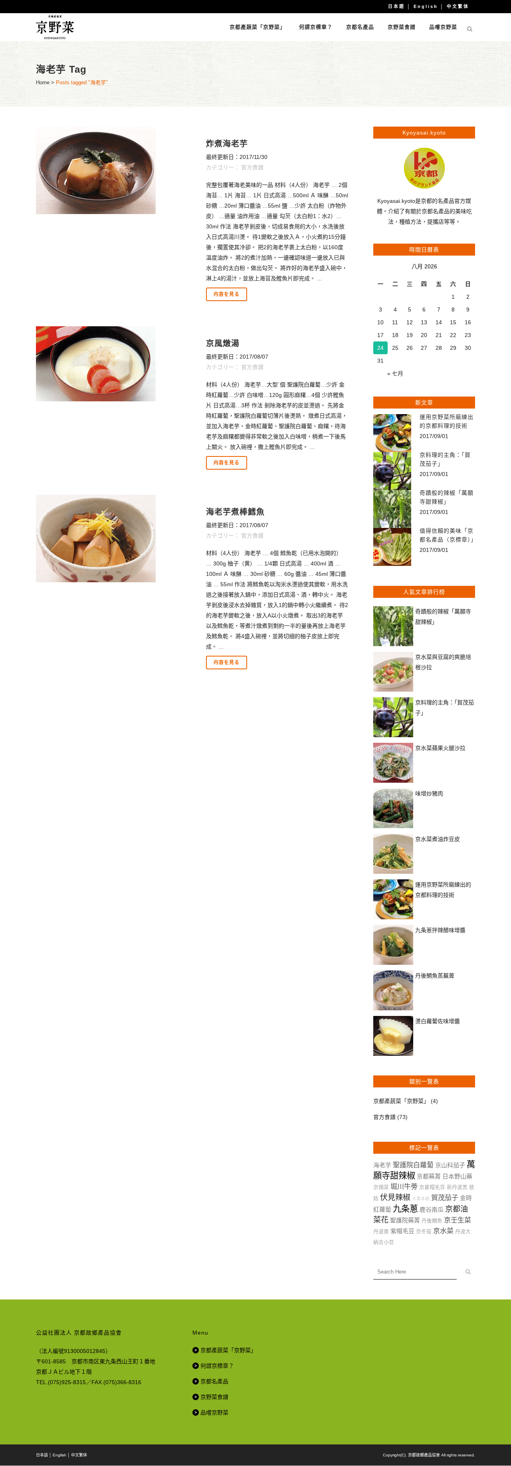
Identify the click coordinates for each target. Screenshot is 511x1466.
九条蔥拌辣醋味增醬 (440, 930)
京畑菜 (381, 1187)
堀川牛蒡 (404, 1186)
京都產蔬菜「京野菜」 (401, 1101)
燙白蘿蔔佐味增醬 (437, 1021)
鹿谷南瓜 (432, 1209)
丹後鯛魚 (432, 1221)
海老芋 (382, 1165)
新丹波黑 (457, 1187)
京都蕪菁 (429, 1176)
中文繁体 (458, 6)
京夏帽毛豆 (432, 1187)
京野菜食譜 (214, 1397)
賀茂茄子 (444, 1198)
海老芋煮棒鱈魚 (235, 512)
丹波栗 (381, 1231)
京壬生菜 (457, 1220)
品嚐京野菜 (214, 1412)
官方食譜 (252, 167)
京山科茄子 (450, 1165)
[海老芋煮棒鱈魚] (116, 538)
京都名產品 (214, 1381)
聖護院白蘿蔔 (413, 1165)
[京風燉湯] (116, 363)
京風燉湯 (223, 343)
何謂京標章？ (217, 1366)
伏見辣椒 (395, 1197)
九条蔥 (405, 1209)
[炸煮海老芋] (116, 170)
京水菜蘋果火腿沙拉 (440, 748)
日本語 (396, 6)
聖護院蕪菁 (405, 1220)
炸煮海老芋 (227, 143)
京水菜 (443, 1231)
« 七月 (395, 373)
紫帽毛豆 (402, 1231)
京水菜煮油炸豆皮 (437, 839)
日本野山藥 (457, 1176)
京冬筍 (424, 1231)
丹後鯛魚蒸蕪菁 (434, 975)
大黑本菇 (421, 1198)
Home (43, 82)
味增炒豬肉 (429, 793)
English (426, 6)
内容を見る (227, 294)
